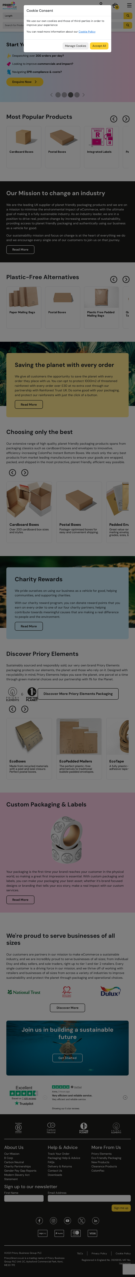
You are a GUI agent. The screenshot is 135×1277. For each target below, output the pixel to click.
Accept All (99, 46)
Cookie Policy (87, 31)
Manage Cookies (75, 46)
